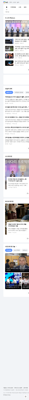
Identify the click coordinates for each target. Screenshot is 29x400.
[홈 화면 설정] (25, 396)
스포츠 (14, 2)
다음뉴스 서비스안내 (8, 387)
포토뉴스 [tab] (25, 250)
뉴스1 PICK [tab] (17, 250)
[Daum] (4, 2)
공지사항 (25, 387)
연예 (10, 2)
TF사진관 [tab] (8, 250)
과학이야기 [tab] (9, 92)
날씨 (18, 2)
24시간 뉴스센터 (18, 387)
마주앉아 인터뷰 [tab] (19, 92)
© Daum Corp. (7, 394)
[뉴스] (7, 2)
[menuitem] (6, 7)
